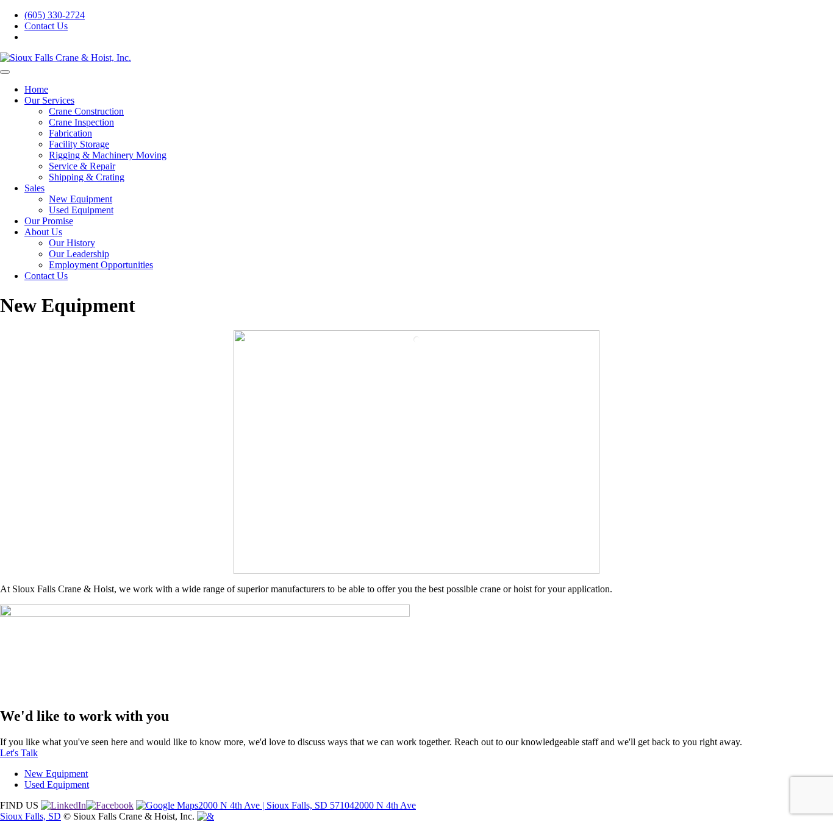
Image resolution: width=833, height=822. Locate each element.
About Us (43, 232)
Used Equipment (81, 210)
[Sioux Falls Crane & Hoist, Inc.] (65, 57)
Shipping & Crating (86, 177)
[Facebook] (110, 805)
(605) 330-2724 (54, 15)
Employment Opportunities (101, 265)
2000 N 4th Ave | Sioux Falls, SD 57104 (276, 805)
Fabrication (70, 133)
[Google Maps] (167, 805)
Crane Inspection (81, 122)
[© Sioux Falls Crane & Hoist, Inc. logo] (205, 816)
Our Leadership (79, 254)
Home (36, 89)
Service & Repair (82, 166)
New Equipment (80, 199)
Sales (34, 188)
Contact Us (46, 26)
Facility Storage (79, 144)
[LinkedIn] (63, 805)
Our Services (49, 100)
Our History (72, 243)
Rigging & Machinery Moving (107, 155)
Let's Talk (19, 753)
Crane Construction (86, 111)
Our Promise (48, 221)
